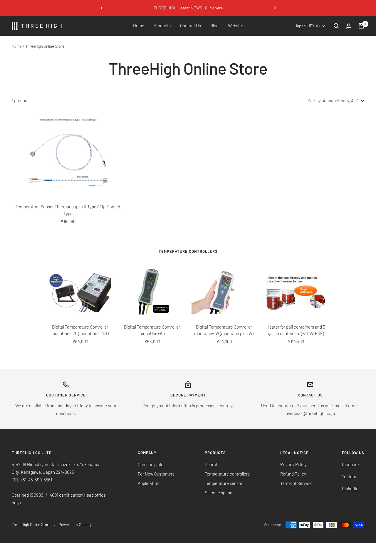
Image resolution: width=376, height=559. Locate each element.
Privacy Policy (293, 464)
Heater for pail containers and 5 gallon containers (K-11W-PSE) (295, 330)
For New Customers (156, 473)
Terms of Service (296, 483)
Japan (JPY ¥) (307, 25)
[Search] (336, 26)
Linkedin (350, 488)
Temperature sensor (223, 483)
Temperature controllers (227, 473)
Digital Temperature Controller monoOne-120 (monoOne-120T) (80, 330)
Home (138, 25)
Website (235, 25)
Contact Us (190, 25)
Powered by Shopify (75, 524)
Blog (214, 25)
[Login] (348, 26)
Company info (150, 464)
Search (211, 464)
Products (162, 25)
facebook (351, 464)
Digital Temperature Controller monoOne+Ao (152, 330)
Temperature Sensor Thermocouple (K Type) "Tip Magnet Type (68, 210)
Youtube (349, 476)
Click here (214, 7)
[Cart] (361, 26)
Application (148, 483)
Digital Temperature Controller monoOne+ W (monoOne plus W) (224, 330)
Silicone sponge (220, 492)
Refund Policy (293, 473)
